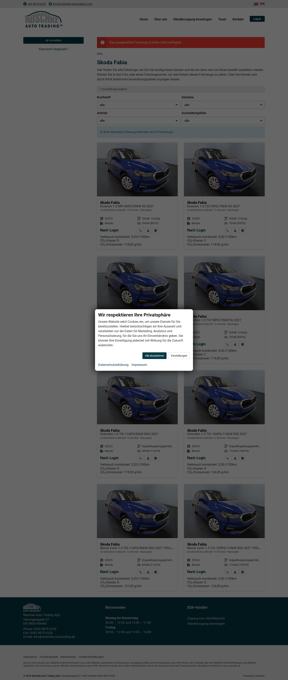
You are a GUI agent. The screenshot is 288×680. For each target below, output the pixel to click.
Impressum (139, 365)
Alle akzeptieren (154, 355)
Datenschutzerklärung (113, 365)
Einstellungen (179, 355)
